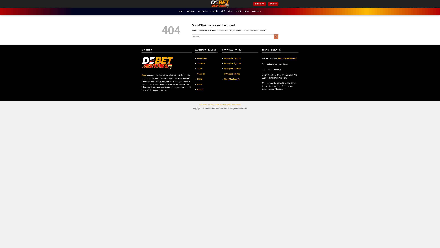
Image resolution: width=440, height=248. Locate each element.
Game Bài (214, 11)
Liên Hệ (211, 105)
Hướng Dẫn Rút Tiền (232, 69)
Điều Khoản (236, 105)
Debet (181, 11)
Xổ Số (230, 11)
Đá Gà (246, 11)
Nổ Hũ (223, 11)
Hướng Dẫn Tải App (232, 74)
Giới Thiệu (256, 11)
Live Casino (203, 11)
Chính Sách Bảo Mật (223, 105)
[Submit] (276, 36)
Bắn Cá (238, 11)
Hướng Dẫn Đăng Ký (232, 58)
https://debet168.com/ (287, 58)
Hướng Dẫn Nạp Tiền (232, 63)
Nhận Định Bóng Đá (232, 79)
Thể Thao (190, 11)
